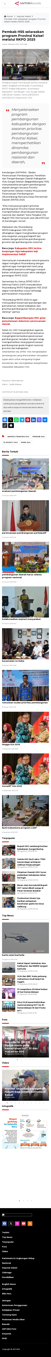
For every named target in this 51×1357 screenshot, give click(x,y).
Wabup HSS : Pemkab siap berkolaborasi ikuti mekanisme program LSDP (24, 826)
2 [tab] (21, 1059)
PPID (4, 1338)
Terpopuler (8, 838)
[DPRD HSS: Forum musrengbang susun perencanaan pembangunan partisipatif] (25, 515)
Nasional (6, 1263)
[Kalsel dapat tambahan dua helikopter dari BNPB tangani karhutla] (8, 967)
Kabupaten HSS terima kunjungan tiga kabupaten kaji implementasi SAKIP (21, 251)
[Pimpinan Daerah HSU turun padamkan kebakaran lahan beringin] (8, 876)
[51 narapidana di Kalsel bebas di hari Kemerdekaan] (8, 993)
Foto (4, 1019)
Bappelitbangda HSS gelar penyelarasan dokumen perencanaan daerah (24, 321)
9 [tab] (39, 1102)
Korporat (6, 1334)
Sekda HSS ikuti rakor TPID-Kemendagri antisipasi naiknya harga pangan (31, 862)
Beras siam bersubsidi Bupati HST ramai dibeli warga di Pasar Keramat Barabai (32, 888)
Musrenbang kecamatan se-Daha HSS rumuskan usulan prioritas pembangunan (25, 701)
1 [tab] (17, 1059)
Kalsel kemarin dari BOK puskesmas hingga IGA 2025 (22, 743)
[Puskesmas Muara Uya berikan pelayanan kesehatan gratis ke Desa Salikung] (8, 902)
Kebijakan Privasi (10, 1310)
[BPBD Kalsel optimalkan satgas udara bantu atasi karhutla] (25, 938)
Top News (8, 915)
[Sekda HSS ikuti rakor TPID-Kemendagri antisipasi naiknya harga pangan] (8, 863)
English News (9, 1284)
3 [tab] (25, 1059)
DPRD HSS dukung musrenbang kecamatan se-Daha (19, 659)
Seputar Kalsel (24, 16)
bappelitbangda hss (18, 437)
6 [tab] (27, 1102)
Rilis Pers (6, 1293)
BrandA (6, 1324)
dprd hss (26, 442)
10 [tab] (44, 1102)
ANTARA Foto (9, 1329)
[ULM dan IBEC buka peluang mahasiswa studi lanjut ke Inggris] (8, 980)
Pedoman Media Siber (13, 1319)
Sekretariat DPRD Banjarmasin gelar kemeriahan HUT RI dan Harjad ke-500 (21, 1047)
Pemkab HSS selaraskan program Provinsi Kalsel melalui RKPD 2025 (25, 20)
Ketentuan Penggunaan (14, 1305)
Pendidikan (8, 1277)
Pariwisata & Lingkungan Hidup (18, 1258)
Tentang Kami (9, 1315)
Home (9, 16)
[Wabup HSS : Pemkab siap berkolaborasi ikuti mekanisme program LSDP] (25, 810)
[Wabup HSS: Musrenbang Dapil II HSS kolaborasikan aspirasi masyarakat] (25, 602)
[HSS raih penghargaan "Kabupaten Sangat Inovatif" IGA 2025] (25, 768)
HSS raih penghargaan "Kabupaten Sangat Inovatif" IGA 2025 (25, 784)
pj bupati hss (11, 442)
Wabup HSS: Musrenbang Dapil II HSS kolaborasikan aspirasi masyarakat (22, 617)
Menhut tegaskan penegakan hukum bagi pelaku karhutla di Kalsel (25, 1091)
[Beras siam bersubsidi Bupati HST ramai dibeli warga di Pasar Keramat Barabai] (8, 889)
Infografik (7, 1106)
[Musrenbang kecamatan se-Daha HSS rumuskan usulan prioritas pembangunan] (25, 685)
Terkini (5, 1232)
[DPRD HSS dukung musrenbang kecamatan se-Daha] (25, 643)
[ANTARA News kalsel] (28, 3)
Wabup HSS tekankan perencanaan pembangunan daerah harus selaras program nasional (22, 574)
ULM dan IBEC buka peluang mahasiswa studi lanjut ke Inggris (31, 979)
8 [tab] (35, 1102)
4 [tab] (29, 1059)
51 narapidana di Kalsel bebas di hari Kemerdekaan (32, 990)
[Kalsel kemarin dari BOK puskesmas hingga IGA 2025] (25, 727)
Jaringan (6, 1300)
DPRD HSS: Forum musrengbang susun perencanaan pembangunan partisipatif (24, 531)
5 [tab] (33, 1059)
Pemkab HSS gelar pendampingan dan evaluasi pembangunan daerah (23, 489)
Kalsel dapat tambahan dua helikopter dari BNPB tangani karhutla (32, 966)
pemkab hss (39, 437)
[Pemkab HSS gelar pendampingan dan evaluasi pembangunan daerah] (25, 473)
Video (5, 1063)
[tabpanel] (25, 1042)
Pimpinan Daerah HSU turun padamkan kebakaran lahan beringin (31, 875)
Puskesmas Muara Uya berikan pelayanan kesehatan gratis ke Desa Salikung (30, 902)
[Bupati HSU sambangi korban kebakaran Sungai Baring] (8, 850)
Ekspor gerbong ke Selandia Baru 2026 (24, 1191)
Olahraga (6, 1272)
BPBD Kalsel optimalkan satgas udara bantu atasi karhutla (23, 953)
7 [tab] (31, 1102)
